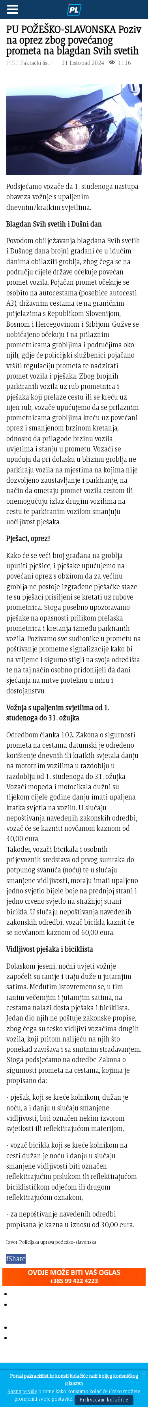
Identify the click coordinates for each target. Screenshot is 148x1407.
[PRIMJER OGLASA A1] (74, 1275)
